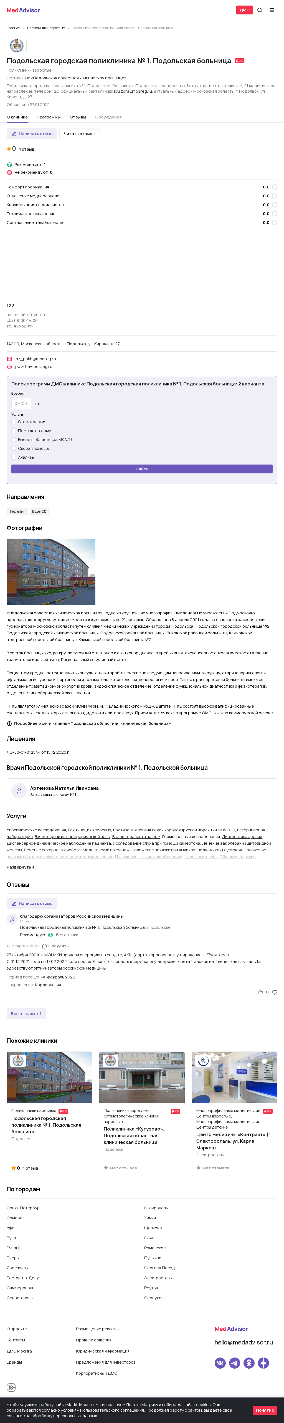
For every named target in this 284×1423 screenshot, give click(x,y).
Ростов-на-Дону (23, 1277)
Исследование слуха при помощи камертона (156, 843)
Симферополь (20, 1287)
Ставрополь (156, 1207)
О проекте (17, 1328)
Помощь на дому (34, 430)
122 (10, 305)
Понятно (265, 1410)
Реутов (151, 1287)
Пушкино (152, 1257)
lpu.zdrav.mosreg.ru (133, 91)
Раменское (155, 1247)
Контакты (16, 1340)
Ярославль (17, 1267)
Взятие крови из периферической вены (72, 836)
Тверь (13, 1257)
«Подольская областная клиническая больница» (78, 77)
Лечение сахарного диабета (52, 849)
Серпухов (154, 1297)
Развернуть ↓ (21, 867)
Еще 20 (39, 511)
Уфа (10, 1227)
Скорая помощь (33, 448)
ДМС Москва (19, 1351)
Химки (150, 1217)
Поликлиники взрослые (29, 70)
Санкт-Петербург (24, 1207)
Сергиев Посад (159, 1267)
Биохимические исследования (36, 829)
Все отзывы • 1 (26, 1013)
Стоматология (32, 421)
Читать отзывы (79, 133)
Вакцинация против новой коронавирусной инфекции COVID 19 (174, 829)
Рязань (14, 1247)
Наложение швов (200, 856)
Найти (142, 468)
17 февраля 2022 (23, 945)
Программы (49, 117)
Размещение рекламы (97, 1328)
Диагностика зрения (242, 836)
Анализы (26, 457)
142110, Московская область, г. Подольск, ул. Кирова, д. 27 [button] (63, 343)
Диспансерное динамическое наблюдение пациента (59, 843)
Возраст (18, 393)
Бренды (14, 1362)
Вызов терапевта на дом (136, 836)
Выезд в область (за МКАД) (45, 439)
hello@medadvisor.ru (244, 1342)
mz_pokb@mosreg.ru (35, 358)
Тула (11, 1237)
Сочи (149, 1237)
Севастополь (20, 1297)
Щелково (153, 1227)
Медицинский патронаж (106, 849)
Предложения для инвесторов (106, 1362)
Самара (14, 1217)
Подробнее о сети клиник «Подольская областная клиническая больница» (92, 723)
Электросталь (158, 1277)
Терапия (17, 511)
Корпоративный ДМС (96, 1373)
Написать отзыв (36, 133)
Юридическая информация (103, 1351)
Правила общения (93, 1340)
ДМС (245, 9)
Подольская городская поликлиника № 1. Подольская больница (82, 927)
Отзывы (78, 117)
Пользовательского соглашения (112, 1410)
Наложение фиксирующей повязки (148, 856)
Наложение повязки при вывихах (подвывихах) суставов (186, 849)
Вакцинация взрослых (89, 829)
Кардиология (48, 984)
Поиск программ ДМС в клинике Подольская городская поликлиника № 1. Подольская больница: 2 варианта (137, 384)
